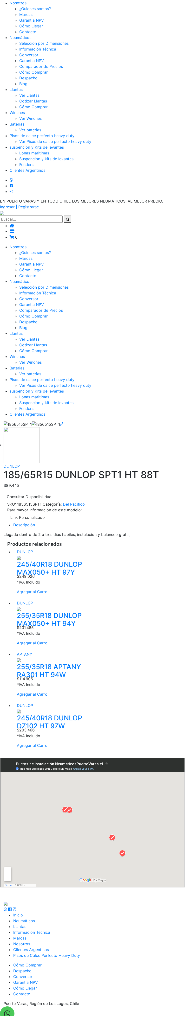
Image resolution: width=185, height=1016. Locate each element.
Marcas (26, 14)
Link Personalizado (27, 517)
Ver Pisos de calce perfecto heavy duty (55, 141)
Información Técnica (37, 49)
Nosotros (18, 2)
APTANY (24, 654)
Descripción (24, 524)
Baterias (17, 124)
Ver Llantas (29, 95)
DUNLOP (12, 466)
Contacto (27, 31)
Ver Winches (30, 118)
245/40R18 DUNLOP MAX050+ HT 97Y (49, 568)
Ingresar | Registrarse (19, 206)
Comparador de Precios (41, 66)
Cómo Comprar (33, 72)
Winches (17, 112)
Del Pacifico (74, 504)
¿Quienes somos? (35, 8)
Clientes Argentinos (27, 170)
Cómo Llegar (31, 26)
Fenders (26, 164)
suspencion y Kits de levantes (37, 147)
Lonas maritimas (34, 153)
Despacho (28, 78)
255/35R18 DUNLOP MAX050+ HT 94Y (49, 619)
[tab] (97, 525)
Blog (23, 83)
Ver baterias (30, 129)
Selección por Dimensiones (44, 43)
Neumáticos (20, 37)
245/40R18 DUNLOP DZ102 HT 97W (49, 722)
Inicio (18, 915)
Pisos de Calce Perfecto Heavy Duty (46, 955)
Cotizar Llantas (33, 101)
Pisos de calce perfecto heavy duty (42, 135)
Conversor (28, 54)
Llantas (16, 89)
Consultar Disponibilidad (29, 496)
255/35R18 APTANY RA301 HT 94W (49, 671)
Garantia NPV (31, 20)
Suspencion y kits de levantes (46, 158)
